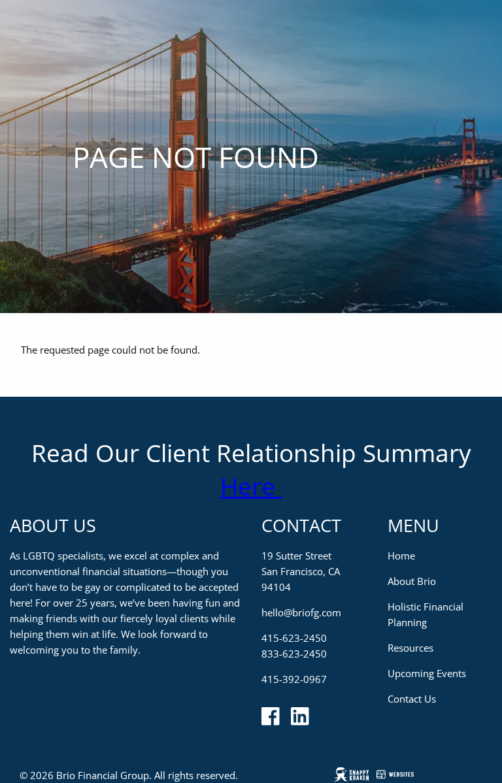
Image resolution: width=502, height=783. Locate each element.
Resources (410, 647)
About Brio (412, 581)
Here (251, 486)
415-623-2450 (294, 637)
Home (401, 555)
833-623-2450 (294, 653)
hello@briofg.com (301, 612)
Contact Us (412, 698)
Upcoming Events (427, 673)
